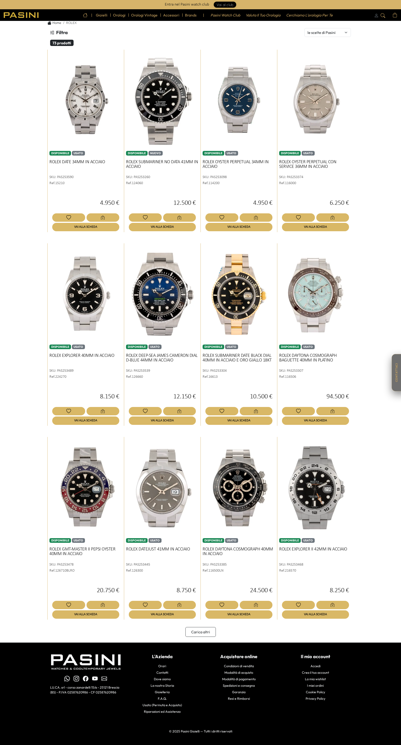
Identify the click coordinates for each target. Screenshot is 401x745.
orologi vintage (144, 15)
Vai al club (225, 4)
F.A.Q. (162, 698)
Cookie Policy (315, 692)
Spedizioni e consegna (239, 685)
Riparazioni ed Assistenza (162, 711)
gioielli (101, 15)
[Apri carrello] (395, 15)
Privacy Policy (315, 698)
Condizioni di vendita (239, 666)
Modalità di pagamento (239, 679)
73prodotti (61, 43)
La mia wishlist (315, 679)
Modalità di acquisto (238, 672)
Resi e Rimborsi (239, 698)
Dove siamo (162, 679)
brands (191, 15)
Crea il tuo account (315, 672)
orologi (119, 15)
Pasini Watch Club (225, 15)
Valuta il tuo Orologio (263, 15)
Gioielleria (162, 692)
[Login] (376, 15)
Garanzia (239, 692)
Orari (162, 666)
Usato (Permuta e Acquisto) (162, 705)
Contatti (162, 672)
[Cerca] (383, 15)
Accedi (315, 666)
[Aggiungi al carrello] (103, 217)
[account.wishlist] (389, 15)
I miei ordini (315, 685)
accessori (171, 15)
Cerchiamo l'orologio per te (309, 15)
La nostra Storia (162, 685)
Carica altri (200, 632)
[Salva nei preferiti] (68, 217)
